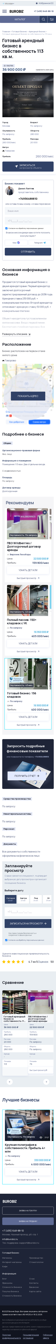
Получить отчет (25, 776)
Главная (6, 31)
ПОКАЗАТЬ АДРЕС (28, 396)
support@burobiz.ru (29, 1242)
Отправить (28, 251)
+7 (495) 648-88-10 (44, 11)
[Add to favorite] (45, 512)
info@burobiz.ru (10, 1239)
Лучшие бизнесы (20, 1100)
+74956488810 (28, 198)
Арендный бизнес (37, 31)
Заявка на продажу (28, 1221)
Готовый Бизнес (19, 31)
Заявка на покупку (28, 1210)
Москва (9, 3)
